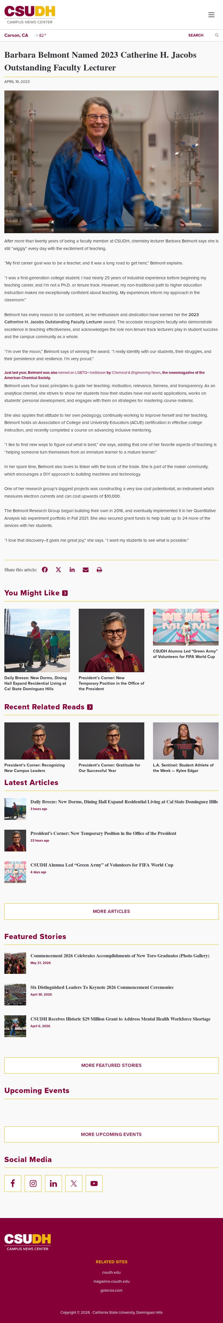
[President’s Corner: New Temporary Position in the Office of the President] (111, 640)
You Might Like (33, 592)
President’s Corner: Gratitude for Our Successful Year (109, 768)
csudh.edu (111, 1272)
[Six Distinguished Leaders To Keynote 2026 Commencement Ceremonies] (15, 994)
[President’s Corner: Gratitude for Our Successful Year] (111, 740)
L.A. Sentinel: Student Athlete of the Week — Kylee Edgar (183, 768)
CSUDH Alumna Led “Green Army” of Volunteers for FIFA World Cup (185, 654)
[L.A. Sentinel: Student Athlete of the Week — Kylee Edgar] (186, 740)
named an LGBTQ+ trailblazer (82, 372)
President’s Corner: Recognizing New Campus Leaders (34, 768)
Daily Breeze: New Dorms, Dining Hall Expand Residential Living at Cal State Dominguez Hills (35, 683)
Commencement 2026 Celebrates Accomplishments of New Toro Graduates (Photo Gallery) (119, 955)
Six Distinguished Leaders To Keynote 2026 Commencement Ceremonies (101, 987)
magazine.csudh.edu (111, 1281)
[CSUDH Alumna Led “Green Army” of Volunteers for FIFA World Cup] (186, 627)
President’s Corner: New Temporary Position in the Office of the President (111, 683)
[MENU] (207, 16)
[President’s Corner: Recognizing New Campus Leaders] (37, 740)
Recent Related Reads (45, 706)
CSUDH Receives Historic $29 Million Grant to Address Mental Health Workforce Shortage (120, 1018)
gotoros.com (111, 1290)
